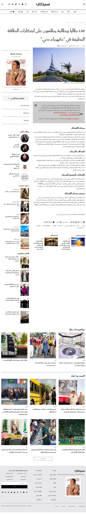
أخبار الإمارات (81, 228)
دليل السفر (53, 499)
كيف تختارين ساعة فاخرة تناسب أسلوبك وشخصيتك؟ (12, 313)
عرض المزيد (43, 459)
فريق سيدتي (39, 487)
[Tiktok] (16, 4)
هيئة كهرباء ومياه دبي (69, 226)
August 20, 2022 (72, 119)
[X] (19, 4)
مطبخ (19, 12)
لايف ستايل (34, 12)
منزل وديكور (16, 239)
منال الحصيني (16, 176)
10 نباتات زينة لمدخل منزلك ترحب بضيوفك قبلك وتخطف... (12, 259)
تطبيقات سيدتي (38, 491)
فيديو (11, 12)
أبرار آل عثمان (16, 147)
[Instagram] (12, 4)
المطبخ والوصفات (9, 476)
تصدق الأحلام (26, 113)
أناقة (68, 12)
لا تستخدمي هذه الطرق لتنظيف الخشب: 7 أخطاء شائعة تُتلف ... (12, 242)
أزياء (55, 360)
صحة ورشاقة (54, 12)
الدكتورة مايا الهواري (14, 156)
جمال (62, 12)
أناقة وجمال (23, 479)
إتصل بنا (56, 506)
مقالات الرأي (24, 131)
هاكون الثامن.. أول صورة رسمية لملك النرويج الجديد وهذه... (12, 273)
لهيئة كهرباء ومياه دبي (65, 89)
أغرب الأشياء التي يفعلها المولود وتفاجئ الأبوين (12, 217)
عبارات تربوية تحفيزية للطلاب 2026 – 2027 (11, 205)
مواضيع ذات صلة (77, 329)
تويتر (57, 214)
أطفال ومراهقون (15, 202)
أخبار (83, 46)
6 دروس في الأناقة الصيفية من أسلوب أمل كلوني (11, 285)
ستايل (54, 483)
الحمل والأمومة (9, 479)
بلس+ (27, 12)
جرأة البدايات (26, 120)
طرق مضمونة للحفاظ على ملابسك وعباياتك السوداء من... (12, 300)
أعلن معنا (63, 506)
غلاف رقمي (39, 495)
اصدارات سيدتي (52, 495)
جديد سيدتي (24, 185)
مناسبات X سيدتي (37, 474)
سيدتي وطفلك (44, 12)
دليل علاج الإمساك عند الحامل (12, 192)
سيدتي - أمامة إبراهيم (74, 46)
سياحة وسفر (16, 227)
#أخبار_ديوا (68, 113)
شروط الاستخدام (82, 506)
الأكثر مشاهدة (23, 253)
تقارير (54, 487)
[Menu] (84, 4)
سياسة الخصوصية (72, 506)
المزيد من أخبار (78, 376)
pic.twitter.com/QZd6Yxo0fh (70, 115)
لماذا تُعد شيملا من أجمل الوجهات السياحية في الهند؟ (11, 230)
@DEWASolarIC (59, 113)
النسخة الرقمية (16, 89)
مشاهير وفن (23, 476)
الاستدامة (60, 226)
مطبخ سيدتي (52, 474)
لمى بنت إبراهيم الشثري (14, 137)
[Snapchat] (22, 4)
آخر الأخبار (39, 499)
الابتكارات (54, 226)
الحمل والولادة (16, 189)
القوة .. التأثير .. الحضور (24, 105)
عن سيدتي (39, 479)
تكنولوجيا (38, 226)
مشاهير (75, 12)
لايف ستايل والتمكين (21, 473)
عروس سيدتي (52, 491)
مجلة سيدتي (38, 470)
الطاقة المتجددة (46, 226)
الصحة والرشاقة (9, 473)
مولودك (17, 214)
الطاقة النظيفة (49, 202)
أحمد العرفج (16, 168)
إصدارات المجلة (15, 53)
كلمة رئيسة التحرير (17, 98)
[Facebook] (9, 4)
